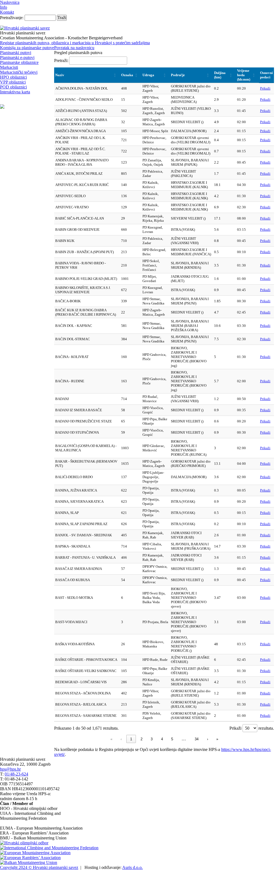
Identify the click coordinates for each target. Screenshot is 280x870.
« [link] (111, 739)
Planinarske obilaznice (19, 62)
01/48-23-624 (16, 774)
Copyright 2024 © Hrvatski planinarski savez (39, 867)
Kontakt (7, 12)
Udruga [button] (148, 75)
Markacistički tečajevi (18, 72)
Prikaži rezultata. (251, 728)
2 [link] (141, 739)
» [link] (217, 739)
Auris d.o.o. (132, 867)
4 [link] (162, 739)
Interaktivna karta (15, 92)
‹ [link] (121, 739)
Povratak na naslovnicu (74, 47)
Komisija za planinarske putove (27, 47)
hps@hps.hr (10, 769)
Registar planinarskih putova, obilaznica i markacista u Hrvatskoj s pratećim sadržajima (75, 42)
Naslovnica (9, 2)
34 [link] (197, 739)
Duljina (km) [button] (220, 75)
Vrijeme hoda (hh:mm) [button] (243, 75)
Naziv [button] (59, 75)
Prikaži (265, 88)
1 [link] (131, 739)
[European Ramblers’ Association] (30, 857)
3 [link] (152, 739)
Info (3, 7)
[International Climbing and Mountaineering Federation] (49, 847)
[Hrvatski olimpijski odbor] (24, 843)
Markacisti (9, 67)
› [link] (207, 739)
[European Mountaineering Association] (35, 852)
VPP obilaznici (13, 82)
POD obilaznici (13, 87)
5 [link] (172, 739)
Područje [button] (178, 75)
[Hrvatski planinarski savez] (25, 28)
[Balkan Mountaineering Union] (28, 862)
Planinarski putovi (15, 52)
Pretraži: (61, 60)
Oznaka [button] (127, 75)
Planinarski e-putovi (17, 57)
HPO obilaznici (13, 77)
